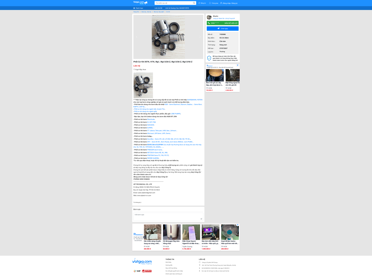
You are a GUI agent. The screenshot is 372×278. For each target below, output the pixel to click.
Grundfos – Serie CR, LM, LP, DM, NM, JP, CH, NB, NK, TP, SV (168, 139)
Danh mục (139, 8)
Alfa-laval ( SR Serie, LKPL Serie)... (159, 133)
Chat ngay (224, 28)
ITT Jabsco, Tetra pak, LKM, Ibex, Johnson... (162, 130)
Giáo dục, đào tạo (146, 11)
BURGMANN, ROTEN (194, 99)
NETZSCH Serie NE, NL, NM (157, 152)
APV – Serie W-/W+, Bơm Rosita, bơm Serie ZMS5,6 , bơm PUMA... (170, 142)
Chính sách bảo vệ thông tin (174, 274)
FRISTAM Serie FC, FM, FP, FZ (158, 155)
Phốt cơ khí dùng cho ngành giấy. (145, 111)
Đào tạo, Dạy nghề (159, 11)
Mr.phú (215, 16)
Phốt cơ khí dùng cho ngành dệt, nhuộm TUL (149, 109)
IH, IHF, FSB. (151, 122)
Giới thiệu (168, 262)
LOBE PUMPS (175, 113)
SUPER (149, 127)
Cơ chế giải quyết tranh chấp (174, 271)
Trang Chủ (136, 11)
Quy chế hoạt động (171, 268)
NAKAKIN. (151, 125)
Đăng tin (203, 3)
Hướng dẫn (169, 265)
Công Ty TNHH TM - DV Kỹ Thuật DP (224, 18)
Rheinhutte (151, 119)
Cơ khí (168, 11)
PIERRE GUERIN (153, 158)
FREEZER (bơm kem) (154, 149)
